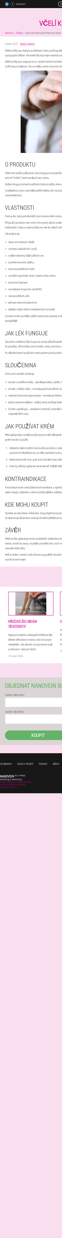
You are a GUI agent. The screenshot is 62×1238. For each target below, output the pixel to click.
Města (56, 763)
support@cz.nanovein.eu (11, 779)
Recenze (43, 763)
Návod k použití (25, 763)
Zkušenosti (6, 763)
